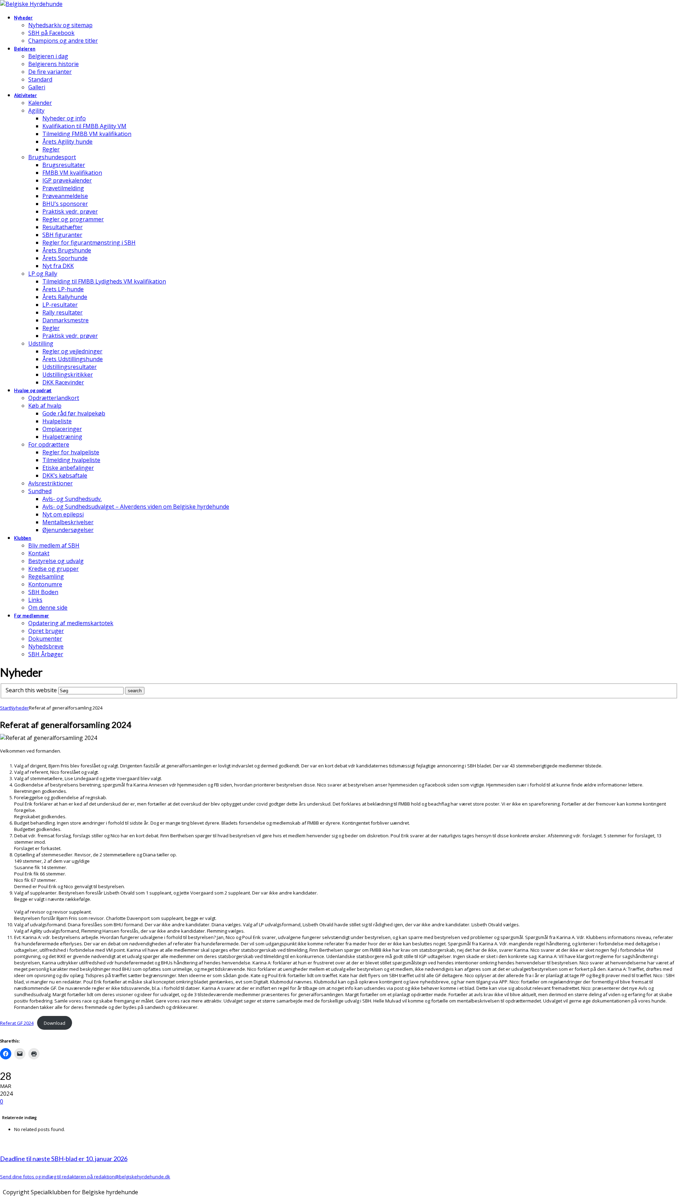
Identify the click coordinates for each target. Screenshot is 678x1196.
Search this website (31, 690)
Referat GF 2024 (17, 1023)
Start (5, 708)
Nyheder (19, 708)
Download (54, 1023)
